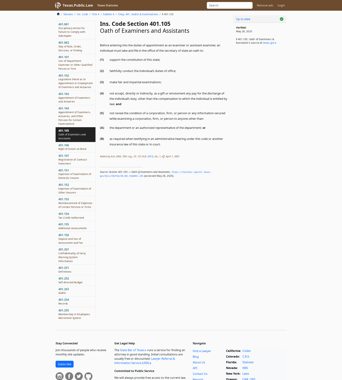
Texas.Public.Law (78, 5)
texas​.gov (268, 42)
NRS (245, 368)
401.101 (75, 62)
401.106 (72, 147)
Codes (246, 351)
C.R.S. (246, 356)
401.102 (75, 81)
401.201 (72, 255)
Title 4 (95, 14)
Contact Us (200, 374)
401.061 (71, 29)
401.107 (72, 159)
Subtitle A (108, 14)
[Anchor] (205, 50)
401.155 (72, 226)
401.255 (74, 314)
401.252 (70, 280)
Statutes (68, 14)
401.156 (70, 238)
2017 (149, 156)
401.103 (74, 97)
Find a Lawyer (202, 351)
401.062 (70, 46)
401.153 (75, 203)
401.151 (74, 174)
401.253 (63, 291)
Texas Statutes (107, 5)
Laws (245, 374)
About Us (199, 362)
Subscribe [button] (64, 364)
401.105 (72, 134)
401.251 (64, 269)
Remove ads (265, 5)
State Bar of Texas (132, 350)
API (195, 368)
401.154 (71, 215)
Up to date (243, 19)
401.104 (74, 115)
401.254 (63, 301)
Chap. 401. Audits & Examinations (138, 14)
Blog (196, 357)
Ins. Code (82, 14)
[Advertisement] (259, 106)
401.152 (74, 188)
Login (281, 5)
